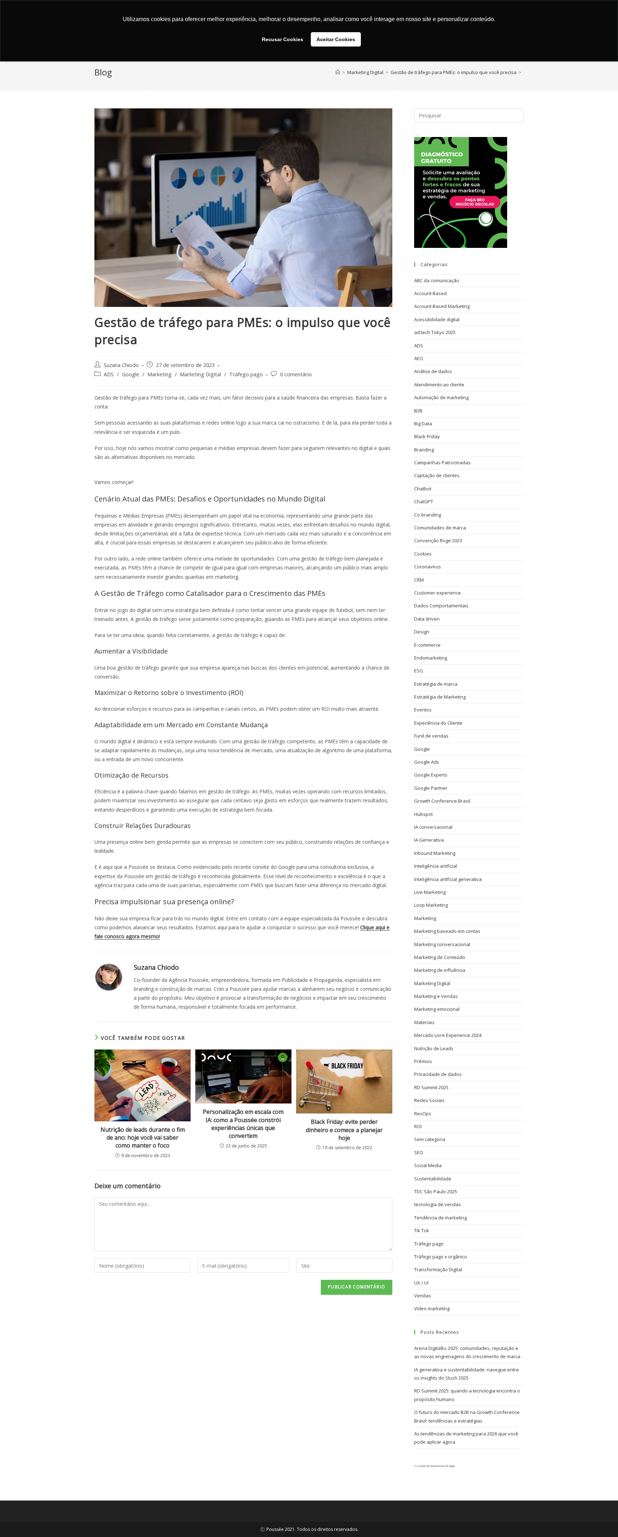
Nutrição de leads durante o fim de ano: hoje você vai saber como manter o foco (142, 1138)
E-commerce (427, 645)
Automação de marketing (441, 397)
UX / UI (421, 1282)
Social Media (428, 1165)
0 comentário (296, 374)
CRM (419, 580)
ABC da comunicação (436, 280)
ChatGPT (423, 501)
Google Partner (430, 788)
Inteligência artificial (435, 866)
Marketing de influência (439, 970)
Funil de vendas (431, 736)
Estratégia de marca (435, 684)
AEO (418, 358)
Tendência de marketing (440, 1217)
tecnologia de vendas (437, 1204)
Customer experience (437, 592)
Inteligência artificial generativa (448, 879)
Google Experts (430, 775)
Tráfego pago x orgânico (440, 1256)
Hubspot (423, 814)
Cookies (423, 553)
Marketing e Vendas (436, 996)
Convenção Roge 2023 (438, 540)
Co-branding (427, 514)
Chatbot (422, 488)
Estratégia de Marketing (440, 697)
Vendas (422, 1295)
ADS (109, 374)
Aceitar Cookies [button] (336, 39)
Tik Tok (421, 1230)
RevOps (422, 1113)
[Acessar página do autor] (108, 976)
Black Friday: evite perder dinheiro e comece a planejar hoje (344, 1130)
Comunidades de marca (440, 527)
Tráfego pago (246, 374)
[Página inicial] (337, 72)
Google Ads (426, 762)
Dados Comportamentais (441, 605)
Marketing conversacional (442, 944)
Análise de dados (433, 371)
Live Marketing (430, 892)
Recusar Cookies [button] (282, 39)
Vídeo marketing (432, 1308)
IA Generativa (429, 840)
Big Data (423, 423)
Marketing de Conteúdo (439, 957)
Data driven (427, 619)
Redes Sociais (429, 1100)
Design (421, 631)
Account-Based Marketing (442, 306)
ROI (418, 1126)
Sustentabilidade (432, 1178)
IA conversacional (433, 827)
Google (130, 374)
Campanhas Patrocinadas (442, 462)
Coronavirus (427, 566)
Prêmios (423, 1061)
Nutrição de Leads (433, 1048)
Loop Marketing (431, 905)
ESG (418, 670)
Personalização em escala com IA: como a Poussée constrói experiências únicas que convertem (243, 1124)
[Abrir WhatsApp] (600, 1519)
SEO (418, 1152)
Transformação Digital (438, 1269)
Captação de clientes (437, 475)
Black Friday (427, 436)
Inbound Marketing (434, 853)
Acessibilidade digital (437, 319)
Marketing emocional (437, 1009)
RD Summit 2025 (431, 1087)
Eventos (423, 709)
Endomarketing (430, 658)
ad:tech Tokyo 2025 (435, 332)
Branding (424, 449)
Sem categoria (429, 1139)
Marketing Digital (200, 374)
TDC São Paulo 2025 (435, 1191)
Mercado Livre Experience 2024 (447, 1035)
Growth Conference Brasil (442, 801)
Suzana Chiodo (121, 365)
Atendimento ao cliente (439, 384)
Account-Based (430, 293)
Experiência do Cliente (438, 723)
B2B (418, 410)
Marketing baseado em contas (447, 931)
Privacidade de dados (438, 1074)
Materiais (424, 1022)
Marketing (159, 374)
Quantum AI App (442, 1466)
